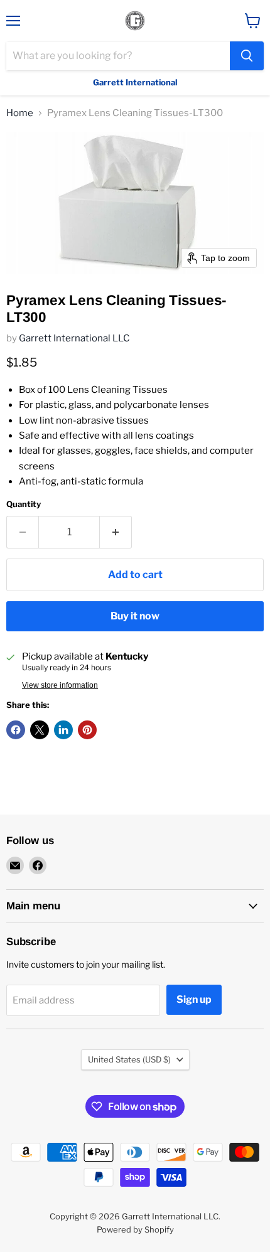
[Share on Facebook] (15, 729)
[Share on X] (39, 729)
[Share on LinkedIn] (63, 729)
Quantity (23, 504)
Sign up (194, 999)
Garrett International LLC (74, 338)
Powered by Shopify (135, 1229)
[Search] (247, 55)
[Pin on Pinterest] (87, 729)
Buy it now (135, 616)
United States (129, 1059)
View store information (60, 685)
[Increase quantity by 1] (116, 532)
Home (19, 113)
